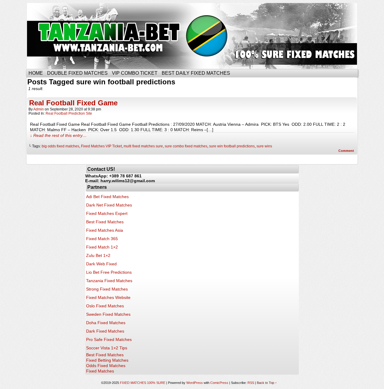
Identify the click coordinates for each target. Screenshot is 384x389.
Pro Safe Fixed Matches (109, 339)
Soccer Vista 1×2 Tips (106, 347)
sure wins (264, 146)
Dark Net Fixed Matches (109, 205)
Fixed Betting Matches (107, 360)
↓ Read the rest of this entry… (58, 135)
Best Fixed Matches (105, 221)
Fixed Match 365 (102, 238)
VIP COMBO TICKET (135, 73)
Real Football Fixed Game (73, 103)
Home (35, 73)
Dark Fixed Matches (105, 331)
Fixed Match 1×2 (102, 247)
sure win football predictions (232, 146)
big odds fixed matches (60, 146)
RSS (251, 382)
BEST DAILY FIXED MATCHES (196, 73)
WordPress (194, 382)
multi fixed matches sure (143, 146)
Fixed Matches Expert (107, 213)
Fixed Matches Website (108, 297)
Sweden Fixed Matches (108, 314)
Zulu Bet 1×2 (98, 255)
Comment (346, 150)
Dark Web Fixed (101, 263)
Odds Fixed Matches (105, 365)
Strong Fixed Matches (107, 289)
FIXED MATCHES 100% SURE (191, 36)
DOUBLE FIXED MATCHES (77, 73)
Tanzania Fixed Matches (109, 280)
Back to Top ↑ (267, 382)
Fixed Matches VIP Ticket (101, 146)
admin (38, 109)
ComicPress (219, 382)
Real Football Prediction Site (69, 113)
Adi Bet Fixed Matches (107, 196)
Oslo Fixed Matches (105, 305)
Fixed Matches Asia (104, 230)
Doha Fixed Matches (105, 322)
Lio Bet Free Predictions (109, 272)
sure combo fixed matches (186, 146)
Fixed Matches (100, 371)
